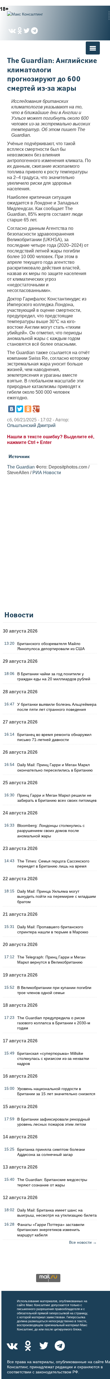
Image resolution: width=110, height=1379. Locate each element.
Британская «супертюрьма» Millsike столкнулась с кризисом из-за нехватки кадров (53, 1058)
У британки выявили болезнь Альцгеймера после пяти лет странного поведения (56, 707)
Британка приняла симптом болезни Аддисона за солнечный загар (51, 1152)
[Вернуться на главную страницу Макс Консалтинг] (35, 14)
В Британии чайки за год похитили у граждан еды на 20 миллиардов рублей (53, 676)
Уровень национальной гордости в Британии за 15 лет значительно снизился (56, 1091)
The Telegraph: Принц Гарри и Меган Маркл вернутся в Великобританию (51, 959)
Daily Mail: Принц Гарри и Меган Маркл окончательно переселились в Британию (55, 767)
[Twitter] (19, 409)
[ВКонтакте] (11, 409)
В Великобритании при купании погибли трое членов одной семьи (54, 990)
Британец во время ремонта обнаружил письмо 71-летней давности (54, 737)
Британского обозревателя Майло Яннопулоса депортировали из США (51, 646)
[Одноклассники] (28, 409)
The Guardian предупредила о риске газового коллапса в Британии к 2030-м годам (53, 1023)
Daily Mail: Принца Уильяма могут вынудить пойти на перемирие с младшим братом (56, 896)
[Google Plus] (36, 409)
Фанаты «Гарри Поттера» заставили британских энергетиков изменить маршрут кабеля (50, 1229)
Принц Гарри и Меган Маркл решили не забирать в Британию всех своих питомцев (56, 798)
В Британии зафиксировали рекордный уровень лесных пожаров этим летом (53, 1122)
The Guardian (21, 467)
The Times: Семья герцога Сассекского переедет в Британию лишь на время (53, 863)
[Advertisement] (55, 544)
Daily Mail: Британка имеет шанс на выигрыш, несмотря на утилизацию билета (57, 1212)
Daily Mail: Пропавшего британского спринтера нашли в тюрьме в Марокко (52, 929)
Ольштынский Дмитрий (31, 425)
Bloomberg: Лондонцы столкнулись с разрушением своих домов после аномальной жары (51, 830)
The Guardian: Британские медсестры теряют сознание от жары (52, 1182)
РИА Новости (46, 472)
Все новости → (83, 1242)
